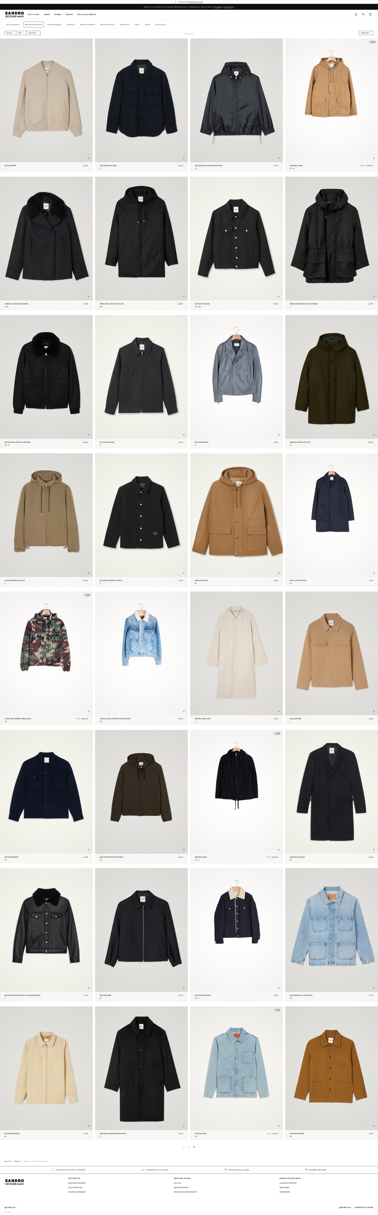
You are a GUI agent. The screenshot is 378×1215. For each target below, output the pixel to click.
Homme (57, 15)
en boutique (229, 7)
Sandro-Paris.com (196, 2)
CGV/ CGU (177, 1183)
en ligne (217, 7)
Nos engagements (86, 15)
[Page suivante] (194, 1147)
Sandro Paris (285, 1192)
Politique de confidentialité (185, 1192)
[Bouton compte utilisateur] (356, 14)
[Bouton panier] (370, 14)
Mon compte (285, 1187)
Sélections (33, 15)
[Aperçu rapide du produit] (89, 158)
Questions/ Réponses (77, 1183)
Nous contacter (75, 1187)
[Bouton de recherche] (363, 14)
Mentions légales (181, 1187)
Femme (47, 15)
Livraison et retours (288, 1183)
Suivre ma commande (77, 1192)
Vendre (69, 15)
